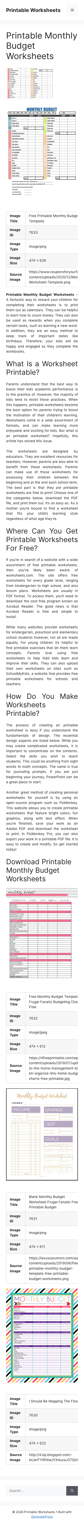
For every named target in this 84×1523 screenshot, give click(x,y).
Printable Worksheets (33, 10)
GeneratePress (42, 1517)
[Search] (72, 1491)
